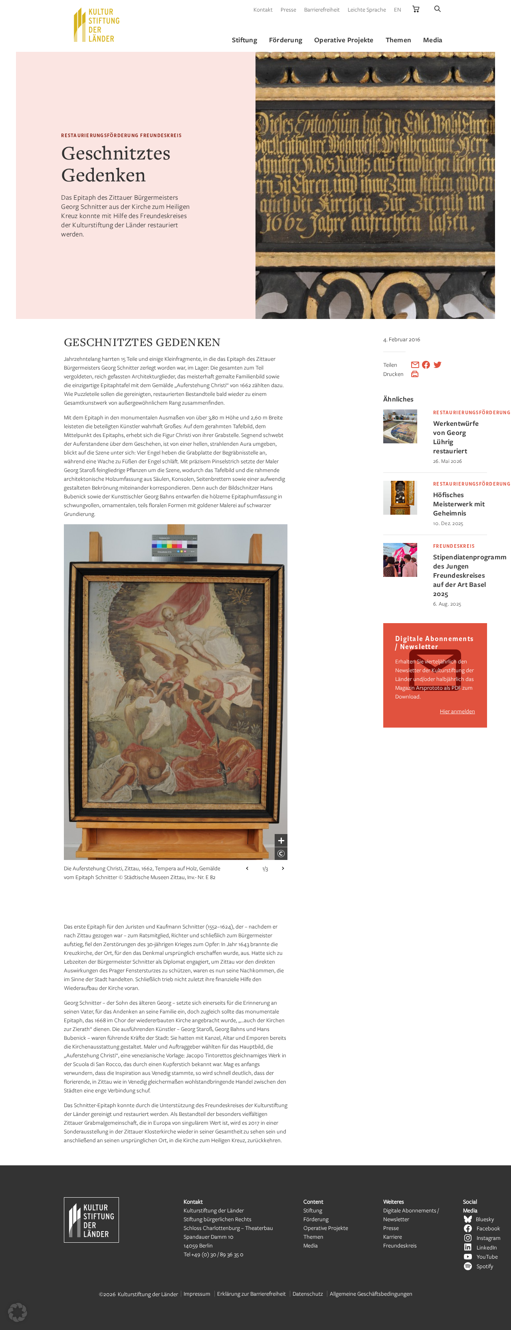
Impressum (197, 1293)
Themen (313, 1236)
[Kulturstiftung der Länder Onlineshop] (416, 9)
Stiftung (312, 1210)
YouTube (487, 1256)
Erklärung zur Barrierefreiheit (251, 1293)
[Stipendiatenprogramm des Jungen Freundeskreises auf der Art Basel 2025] (400, 574)
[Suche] (437, 9)
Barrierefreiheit (322, 9)
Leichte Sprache (367, 9)
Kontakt (263, 9)
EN (397, 9)
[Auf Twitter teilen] (437, 365)
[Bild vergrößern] (281, 840)
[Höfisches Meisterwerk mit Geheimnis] (400, 512)
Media (310, 1245)
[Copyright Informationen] (281, 853)
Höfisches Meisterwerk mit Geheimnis (459, 503)
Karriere (392, 1236)
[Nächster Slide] (283, 868)
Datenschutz (308, 1293)
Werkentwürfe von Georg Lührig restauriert (456, 437)
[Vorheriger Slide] (247, 868)
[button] (17, 1312)
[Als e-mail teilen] (415, 365)
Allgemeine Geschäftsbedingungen (371, 1293)
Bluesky (485, 1219)
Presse (288, 9)
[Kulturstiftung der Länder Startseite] (97, 24)
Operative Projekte (325, 1228)
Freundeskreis (400, 1245)
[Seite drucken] (414, 374)
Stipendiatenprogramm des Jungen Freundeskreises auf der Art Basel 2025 (460, 575)
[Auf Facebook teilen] (426, 365)
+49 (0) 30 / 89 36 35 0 (217, 1254)
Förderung (316, 1219)
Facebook (488, 1228)
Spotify (485, 1266)
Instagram (489, 1237)
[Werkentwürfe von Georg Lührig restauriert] (400, 441)
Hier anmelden (457, 711)
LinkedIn (487, 1247)
